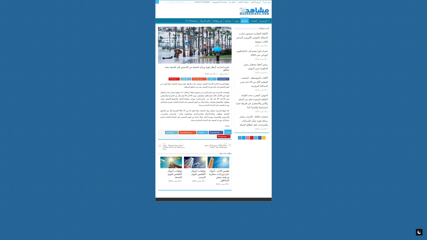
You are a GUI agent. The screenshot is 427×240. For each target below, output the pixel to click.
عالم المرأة (205, 21)
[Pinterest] (177, 2)
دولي (237, 21)
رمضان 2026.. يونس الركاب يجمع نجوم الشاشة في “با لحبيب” (216, 145)
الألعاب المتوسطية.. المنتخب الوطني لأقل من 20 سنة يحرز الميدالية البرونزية (254, 82)
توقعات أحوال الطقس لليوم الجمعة (174, 174)
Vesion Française (202, 2)
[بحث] (157, 2)
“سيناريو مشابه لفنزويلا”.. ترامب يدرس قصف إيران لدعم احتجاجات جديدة (174, 146)
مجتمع (245, 21)
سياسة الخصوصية (219, 2)
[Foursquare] (172, 2)
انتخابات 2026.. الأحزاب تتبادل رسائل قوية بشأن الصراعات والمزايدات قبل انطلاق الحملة (254, 121)
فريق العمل (256, 2)
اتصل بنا (232, 2)
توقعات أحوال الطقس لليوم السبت (198, 174)
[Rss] (183, 2)
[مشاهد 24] (254, 10)
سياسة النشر (243, 2)
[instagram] (170, 2)
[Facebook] (181, 2)
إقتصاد (254, 21)
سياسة (228, 21)
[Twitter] (179, 2)
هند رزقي (223, 74)
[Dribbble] (174, 2)
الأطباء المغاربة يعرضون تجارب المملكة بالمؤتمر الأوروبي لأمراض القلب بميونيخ (252, 37)
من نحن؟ (267, 2)
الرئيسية (263, 21)
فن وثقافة (217, 21)
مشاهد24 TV (191, 21)
